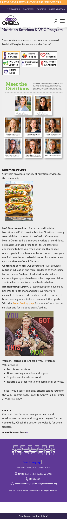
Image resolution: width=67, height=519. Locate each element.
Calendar (28, 9)
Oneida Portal (57, 9)
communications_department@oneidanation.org (36, 483)
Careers (41, 9)
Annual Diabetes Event (14, 432)
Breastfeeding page (23, 303)
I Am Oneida (13, 9)
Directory (31, 468)
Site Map (21, 468)
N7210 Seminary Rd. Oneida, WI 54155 (35, 474)
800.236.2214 (35, 479)
